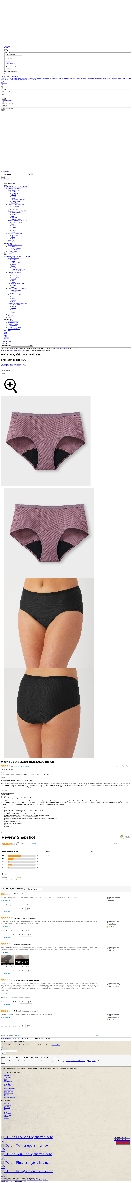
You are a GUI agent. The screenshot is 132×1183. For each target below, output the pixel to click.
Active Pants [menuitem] (15, 277)
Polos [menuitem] (13, 198)
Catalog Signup (8, 1091)
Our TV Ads (7, 1115)
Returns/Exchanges (9, 1088)
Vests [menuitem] (12, 216)
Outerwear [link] (17, 211)
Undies (18, 350)
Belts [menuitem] (12, 224)
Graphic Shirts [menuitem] (15, 201)
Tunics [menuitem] (13, 266)
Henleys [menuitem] (13, 196)
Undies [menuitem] (13, 285)
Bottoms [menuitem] (10, 188)
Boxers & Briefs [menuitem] (16, 206)
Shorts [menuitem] (13, 282)
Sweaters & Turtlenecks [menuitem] (18, 199)
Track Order (7, 1077)
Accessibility (7, 1084)
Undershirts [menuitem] (14, 208)
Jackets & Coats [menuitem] (16, 212)
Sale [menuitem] (5, 333)
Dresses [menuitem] (10, 317)
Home (2, 350)
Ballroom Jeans (12, 251)
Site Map (45, 1180)
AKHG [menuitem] (6, 337)
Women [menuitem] (14, 253)
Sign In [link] (6, 47)
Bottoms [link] (15, 188)
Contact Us (7, 1075)
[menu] (66, 22)
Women (7, 350)
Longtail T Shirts (13, 246)
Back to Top (18, 1035)
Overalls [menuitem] (13, 279)
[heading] (67, 533)
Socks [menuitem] (13, 232)
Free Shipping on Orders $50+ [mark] (9, 76)
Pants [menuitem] (13, 274)
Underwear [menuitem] (11, 204)
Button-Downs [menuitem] (15, 193)
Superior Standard (9, 1097)
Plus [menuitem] (9, 314)
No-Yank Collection (13, 321)
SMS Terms (7, 1085)
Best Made (7, 1108)
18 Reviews (17, 766)
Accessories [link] (18, 220)
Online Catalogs (8, 1093)
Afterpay (6, 1083)
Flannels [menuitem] (13, 195)
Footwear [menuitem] (11, 233)
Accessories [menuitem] (11, 220)
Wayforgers (7, 1105)
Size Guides (7, 1090)
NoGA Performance (13, 322)
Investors (7, 1116)
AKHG (6, 1109)
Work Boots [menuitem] (14, 235)
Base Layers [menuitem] (14, 209)
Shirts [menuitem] (9, 190)
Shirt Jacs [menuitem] (14, 217)
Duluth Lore (7, 1113)
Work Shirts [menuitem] (14, 203)
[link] (67, 43)
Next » (97, 1035)
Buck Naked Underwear (15, 245)
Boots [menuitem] (13, 296)
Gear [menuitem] (5, 332)
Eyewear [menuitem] (14, 230)
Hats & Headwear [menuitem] (16, 222)
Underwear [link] (18, 204)
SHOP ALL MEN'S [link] (10, 187)
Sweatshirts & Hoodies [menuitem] (18, 271)
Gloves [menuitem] (13, 227)
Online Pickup (8, 1081)
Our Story (7, 1103)
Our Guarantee (8, 1095)
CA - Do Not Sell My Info (34, 1180)
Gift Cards (7, 1094)
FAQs (5, 1080)
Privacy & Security (6, 1180)
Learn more (36, 1068)
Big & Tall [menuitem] (11, 240)
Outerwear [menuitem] (11, 211)
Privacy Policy (64, 348)
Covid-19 (6, 1118)
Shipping (6, 1078)
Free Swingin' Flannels (14, 248)
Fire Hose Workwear (14, 250)
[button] (7, 960)
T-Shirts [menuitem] (13, 191)
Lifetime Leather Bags (14, 327)
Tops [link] (12, 258)
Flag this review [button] (5, 911)
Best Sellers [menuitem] (11, 241)
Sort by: (25, 889)
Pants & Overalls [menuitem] (16, 219)
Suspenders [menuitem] (14, 229)
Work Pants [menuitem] (14, 275)
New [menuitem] (5, 335)
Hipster (22, 350)
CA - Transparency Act (19, 1180)
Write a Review (25, 766)
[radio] (2, 766)
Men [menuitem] (13, 183)
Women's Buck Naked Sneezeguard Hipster (13, 364)
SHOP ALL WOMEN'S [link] (11, 256)
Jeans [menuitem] (13, 280)
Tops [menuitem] (9, 258)
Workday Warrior (13, 324)
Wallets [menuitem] (13, 225)
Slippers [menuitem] (13, 238)
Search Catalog (6, 174)
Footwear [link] (16, 233)
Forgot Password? (11, 63)
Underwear (12, 350)
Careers (6, 1112)
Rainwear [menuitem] (14, 214)
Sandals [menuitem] (13, 300)
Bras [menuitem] (12, 287)
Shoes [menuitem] (13, 237)
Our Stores (7, 1106)
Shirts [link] (13, 190)
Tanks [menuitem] (13, 261)
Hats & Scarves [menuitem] (15, 304)
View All (20, 188)
